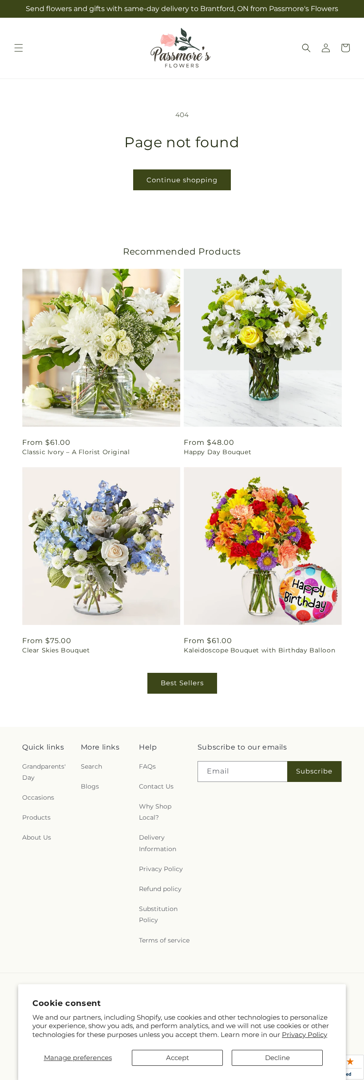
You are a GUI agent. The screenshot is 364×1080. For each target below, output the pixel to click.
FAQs (147, 766)
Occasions (38, 797)
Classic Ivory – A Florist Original (76, 452)
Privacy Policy (304, 1034)
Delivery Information (157, 842)
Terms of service (164, 940)
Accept (177, 1057)
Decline (277, 1057)
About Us (36, 837)
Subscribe (314, 771)
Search (91, 766)
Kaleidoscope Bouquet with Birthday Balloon (259, 650)
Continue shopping (182, 180)
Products (36, 817)
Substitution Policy (158, 914)
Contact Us (156, 786)
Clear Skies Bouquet (56, 650)
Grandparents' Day (44, 772)
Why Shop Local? (155, 811)
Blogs (90, 786)
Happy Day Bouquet (217, 452)
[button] (18, 48)
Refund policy (160, 889)
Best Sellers (182, 683)
